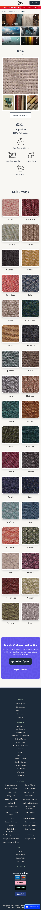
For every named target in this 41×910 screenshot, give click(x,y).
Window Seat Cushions (11, 842)
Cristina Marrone (20, 739)
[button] (3, 3)
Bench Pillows (30, 785)
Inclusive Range (30, 43)
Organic (20, 752)
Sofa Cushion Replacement (11, 830)
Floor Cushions (30, 796)
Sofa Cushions (30, 829)
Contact (20, 851)
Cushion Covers (29, 792)
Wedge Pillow (30, 838)
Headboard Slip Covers (30, 803)
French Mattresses (11, 799)
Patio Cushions (30, 812)
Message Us (20, 707)
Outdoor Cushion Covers (12, 813)
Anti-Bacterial (20, 729)
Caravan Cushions (30, 789)
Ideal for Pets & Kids (20, 746)
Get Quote (34, 3)
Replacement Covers (30, 818)
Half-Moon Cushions (30, 799)
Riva (17, 12)
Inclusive (20, 749)
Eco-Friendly (20, 742)
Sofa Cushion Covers (30, 825)
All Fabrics (20, 726)
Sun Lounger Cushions (11, 835)
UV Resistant (20, 769)
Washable (30, 33)
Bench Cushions (11, 785)
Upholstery (20, 714)
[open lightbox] (20, 76)
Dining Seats (11, 796)
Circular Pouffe (11, 792)
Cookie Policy (20, 858)
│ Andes (11, 23)
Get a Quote (20, 704)
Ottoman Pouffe (11, 807)
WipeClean (10, 43)
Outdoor (10, 33)
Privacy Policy (20, 855)
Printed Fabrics (20, 759)
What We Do (20, 710)
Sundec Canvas (20, 762)
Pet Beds (11, 818)
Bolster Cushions (11, 789)
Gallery (20, 717)
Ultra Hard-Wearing (20, 765)
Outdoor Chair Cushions (30, 808)
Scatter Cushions (11, 822)
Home (4, 12)
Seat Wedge (11, 825)
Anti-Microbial (20, 732)
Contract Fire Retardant (20, 736)
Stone (23, 12)
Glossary (20, 861)
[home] (20, 3)
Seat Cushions (30, 822)
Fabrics (11, 12)
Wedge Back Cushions (11, 838)
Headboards (11, 803)
